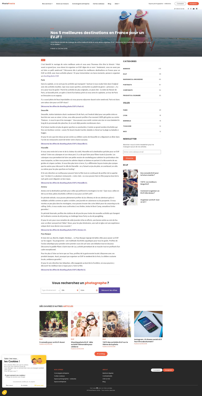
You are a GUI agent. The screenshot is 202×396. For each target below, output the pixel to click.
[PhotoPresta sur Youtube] (193, 9)
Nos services (46, 4)
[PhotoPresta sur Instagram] (191, 9)
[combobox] (50, 290)
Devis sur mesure (62, 4)
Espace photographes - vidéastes (160, 4)
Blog (109, 4)
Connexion (180, 4)
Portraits (142, 85)
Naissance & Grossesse (142, 79)
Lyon (142, 115)
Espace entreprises (60, 382)
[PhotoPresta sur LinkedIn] (196, 9)
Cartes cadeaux (98, 4)
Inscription (193, 4)
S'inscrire (129, 158)
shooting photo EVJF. (51, 76)
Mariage (142, 69)
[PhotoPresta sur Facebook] (188, 9)
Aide (116, 4)
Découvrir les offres (109, 290)
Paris (142, 110)
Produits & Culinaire (142, 95)
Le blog (102, 354)
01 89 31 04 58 (179, 9)
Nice (142, 131)
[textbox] (50, 290)
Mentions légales (108, 373)
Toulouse (142, 126)
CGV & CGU (106, 379)
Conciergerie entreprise (80, 4)
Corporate (142, 90)
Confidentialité (107, 376)
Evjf (142, 74)
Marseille (142, 121)
